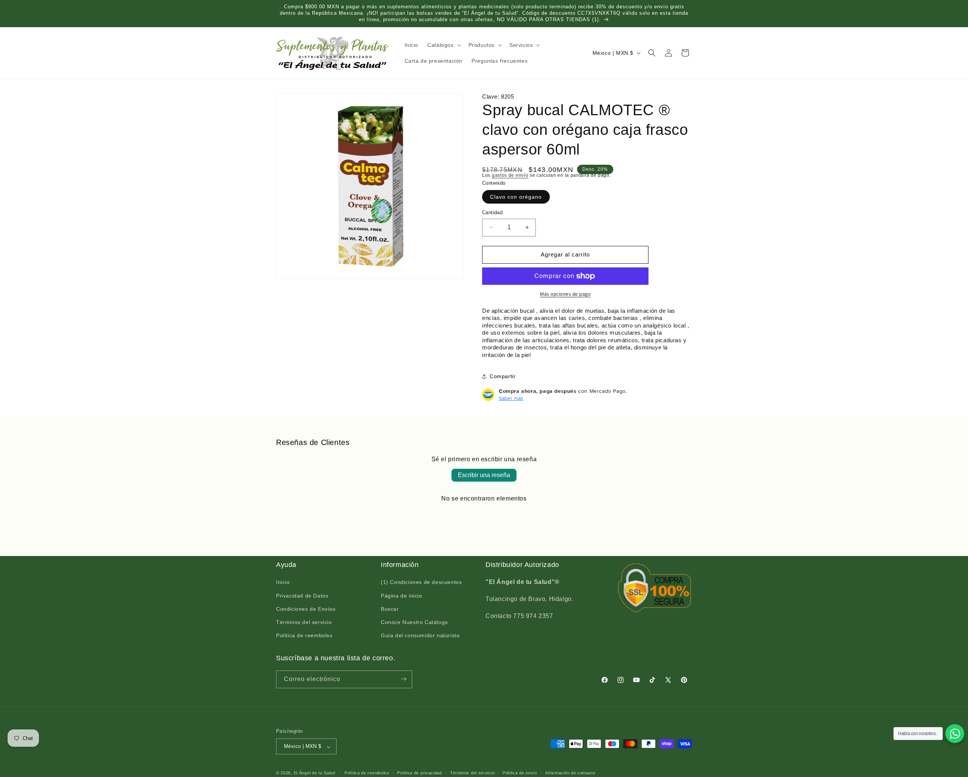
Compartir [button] (502, 376)
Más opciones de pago (565, 294)
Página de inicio (401, 596)
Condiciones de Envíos (306, 609)
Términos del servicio (304, 622)
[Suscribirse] (403, 679)
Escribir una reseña (484, 475)
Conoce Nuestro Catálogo (414, 622)
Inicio (283, 582)
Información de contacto (570, 773)
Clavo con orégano (516, 197)
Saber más (511, 398)
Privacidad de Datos (302, 596)
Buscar (390, 609)
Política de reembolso (304, 636)
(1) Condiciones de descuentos (421, 582)
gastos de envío (510, 175)
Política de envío (520, 773)
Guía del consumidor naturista (420, 636)
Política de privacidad (419, 773)
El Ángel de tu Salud (314, 773)
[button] (443, 45)
